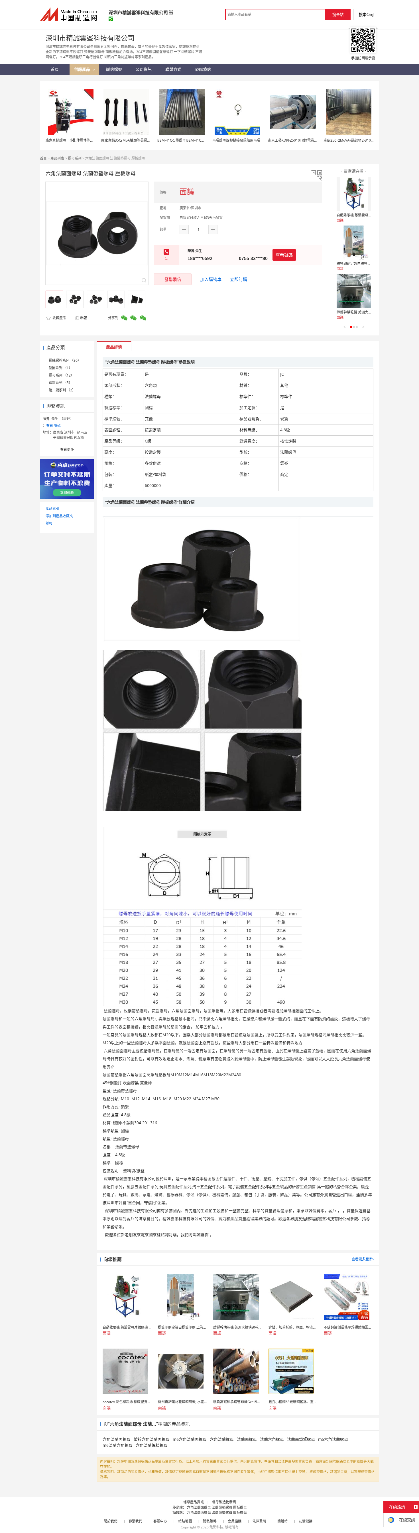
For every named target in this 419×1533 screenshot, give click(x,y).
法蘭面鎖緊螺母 (301, 1439)
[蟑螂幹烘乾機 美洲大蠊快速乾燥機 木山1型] (354, 291)
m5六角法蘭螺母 (333, 1439)
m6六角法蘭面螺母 (190, 1439)
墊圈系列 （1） (60, 367)
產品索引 (52, 508)
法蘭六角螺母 (272, 1439)
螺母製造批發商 (224, 1502)
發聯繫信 (172, 279)
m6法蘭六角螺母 (118, 1445)
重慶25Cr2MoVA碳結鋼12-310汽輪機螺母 (356, 140)
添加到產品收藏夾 (59, 516)
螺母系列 (75, 158)
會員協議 (234, 1521)
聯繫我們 (135, 1521)
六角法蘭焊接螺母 (152, 1445)
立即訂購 (238, 279)
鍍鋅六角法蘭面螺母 (152, 1439)
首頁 (43, 158)
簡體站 (282, 1521)
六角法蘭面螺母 (117, 1439)
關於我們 (110, 1521)
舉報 (83, 317)
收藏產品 (59, 317)
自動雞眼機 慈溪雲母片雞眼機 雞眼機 (365, 215)
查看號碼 (284, 255)
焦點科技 (216, 1527)
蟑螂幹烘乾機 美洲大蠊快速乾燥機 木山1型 (369, 312)
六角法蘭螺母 (222, 1439)
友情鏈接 (305, 1521)
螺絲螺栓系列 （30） (65, 360)
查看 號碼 (53, 425)
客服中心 (160, 1521)
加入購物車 (210, 279)
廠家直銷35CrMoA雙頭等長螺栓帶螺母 (131, 140)
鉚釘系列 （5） (60, 382)
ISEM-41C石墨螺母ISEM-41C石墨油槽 (186, 140)
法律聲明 (259, 1521)
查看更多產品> (363, 1259)
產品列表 (57, 158)
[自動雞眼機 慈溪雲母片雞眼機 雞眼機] (354, 194)
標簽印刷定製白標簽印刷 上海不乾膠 (364, 263)
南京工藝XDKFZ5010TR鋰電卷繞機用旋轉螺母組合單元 (310, 140)
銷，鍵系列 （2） (62, 390)
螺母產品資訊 (193, 1502)
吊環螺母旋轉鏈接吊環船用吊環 (236, 140)
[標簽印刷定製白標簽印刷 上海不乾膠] (354, 243)
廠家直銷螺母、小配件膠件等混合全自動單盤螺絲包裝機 (88, 140)
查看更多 (67, 449)
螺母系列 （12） (61, 375)
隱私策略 (210, 1521)
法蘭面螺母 (247, 1439)
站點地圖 (185, 1521)
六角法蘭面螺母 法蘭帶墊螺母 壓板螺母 (217, 1507)
